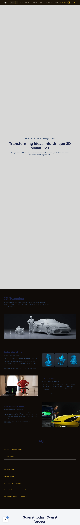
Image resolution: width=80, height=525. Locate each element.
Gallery (57, 2)
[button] (40, 450)
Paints (45, 2)
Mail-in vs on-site (9, 476)
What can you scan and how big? (13, 449)
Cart (74, 2)
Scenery (41, 2)
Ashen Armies (28, 2)
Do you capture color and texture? (14, 463)
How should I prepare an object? (13, 483)
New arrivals (63, 2)
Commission (51, 2)
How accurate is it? (9, 470)
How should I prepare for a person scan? (15, 490)
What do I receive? (9, 456)
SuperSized (34, 2)
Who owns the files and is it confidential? (15, 496)
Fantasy (22, 2)
